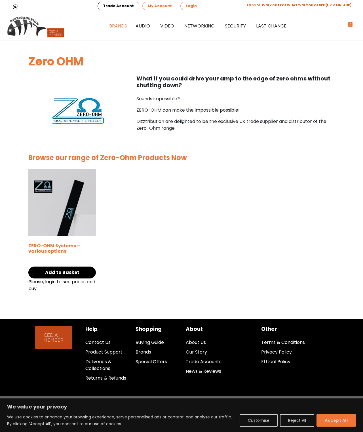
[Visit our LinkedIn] (42, 5)
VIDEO (167, 26)
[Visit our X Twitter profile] (83, 5)
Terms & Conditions (283, 342)
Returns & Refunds (105, 378)
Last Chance (271, 26)
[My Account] (336, 26)
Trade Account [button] (118, 5)
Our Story (196, 352)
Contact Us (98, 342)
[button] (324, 26)
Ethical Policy (275, 361)
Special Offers (151, 361)
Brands (118, 26)
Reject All (297, 420)
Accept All (336, 420)
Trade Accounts (203, 361)
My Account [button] (160, 5)
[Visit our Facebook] (56, 5)
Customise (258, 420)
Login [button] (191, 5)
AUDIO (143, 26)
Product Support (104, 352)
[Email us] (15, 5)
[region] (181, 415)
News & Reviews (203, 371)
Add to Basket (62, 272)
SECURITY (235, 26)
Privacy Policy (276, 352)
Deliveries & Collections (98, 365)
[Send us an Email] (29, 5)
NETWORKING (199, 26)
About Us (196, 342)
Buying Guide (150, 342)
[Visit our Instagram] (69, 5)
